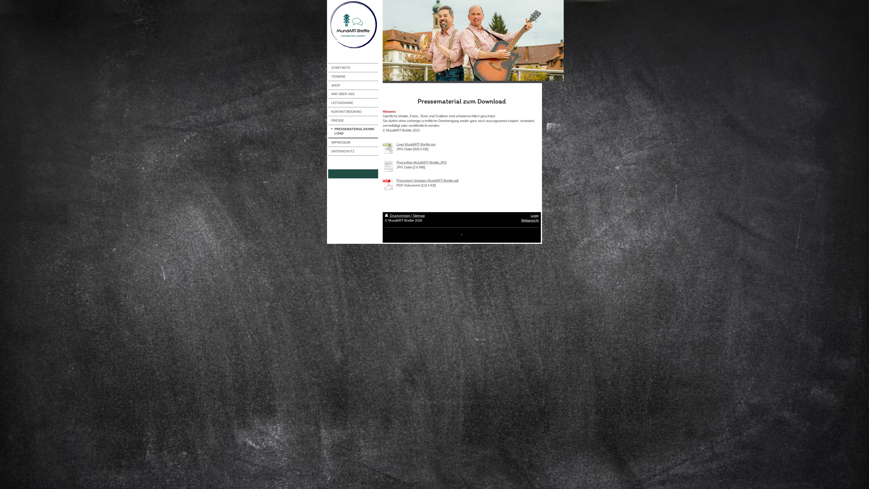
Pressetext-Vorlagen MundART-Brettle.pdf (427, 180)
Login (535, 216)
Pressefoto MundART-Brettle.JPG (421, 162)
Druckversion (400, 216)
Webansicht (530, 220)
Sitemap (419, 216)
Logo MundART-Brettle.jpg (415, 144)
